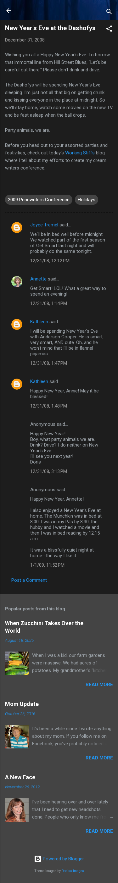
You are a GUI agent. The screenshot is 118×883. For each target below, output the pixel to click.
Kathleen (39, 322)
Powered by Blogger (63, 859)
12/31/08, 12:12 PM (50, 261)
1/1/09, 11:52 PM (47, 565)
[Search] (109, 12)
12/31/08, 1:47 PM (48, 363)
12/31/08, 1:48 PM (48, 406)
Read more (99, 684)
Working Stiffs (80, 153)
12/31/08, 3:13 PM (48, 471)
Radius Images (73, 871)
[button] (109, 30)
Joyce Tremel (44, 225)
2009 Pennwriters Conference (39, 200)
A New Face (20, 777)
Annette (38, 279)
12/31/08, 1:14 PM (48, 303)
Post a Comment (29, 580)
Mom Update (22, 704)
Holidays (86, 200)
